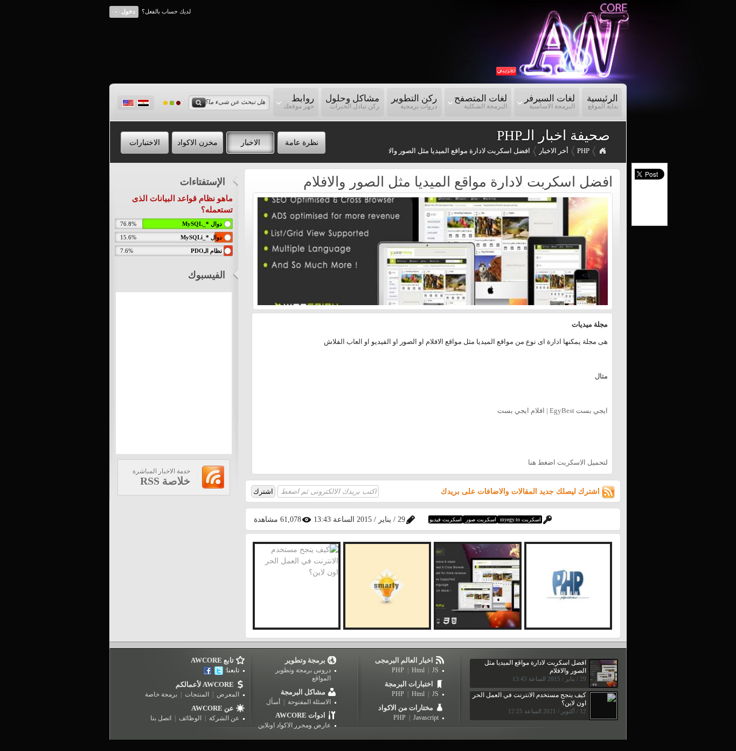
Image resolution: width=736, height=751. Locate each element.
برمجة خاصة (161, 694)
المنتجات (197, 694)
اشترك (263, 491)
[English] (128, 103)
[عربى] (143, 103)
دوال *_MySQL (202, 224)
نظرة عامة (301, 143)
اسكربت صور (480, 519)
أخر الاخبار (553, 151)
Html (418, 670)
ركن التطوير (414, 101)
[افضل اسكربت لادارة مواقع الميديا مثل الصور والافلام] (433, 303)
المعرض (228, 694)
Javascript (426, 717)
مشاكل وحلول (352, 101)
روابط (300, 101)
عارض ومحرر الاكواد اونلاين (294, 725)
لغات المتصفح (482, 101)
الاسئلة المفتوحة (309, 702)
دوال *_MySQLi (201, 237)
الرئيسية (602, 101)
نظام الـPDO (206, 250)
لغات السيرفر (551, 101)
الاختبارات (144, 143)
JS (435, 670)
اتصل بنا (160, 718)
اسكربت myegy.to (519, 519)
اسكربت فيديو (445, 519)
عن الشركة (224, 718)
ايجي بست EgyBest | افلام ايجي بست (552, 410)
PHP (583, 151)
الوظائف (190, 718)
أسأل (273, 702)
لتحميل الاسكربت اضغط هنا (568, 462)
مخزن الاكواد (197, 143)
